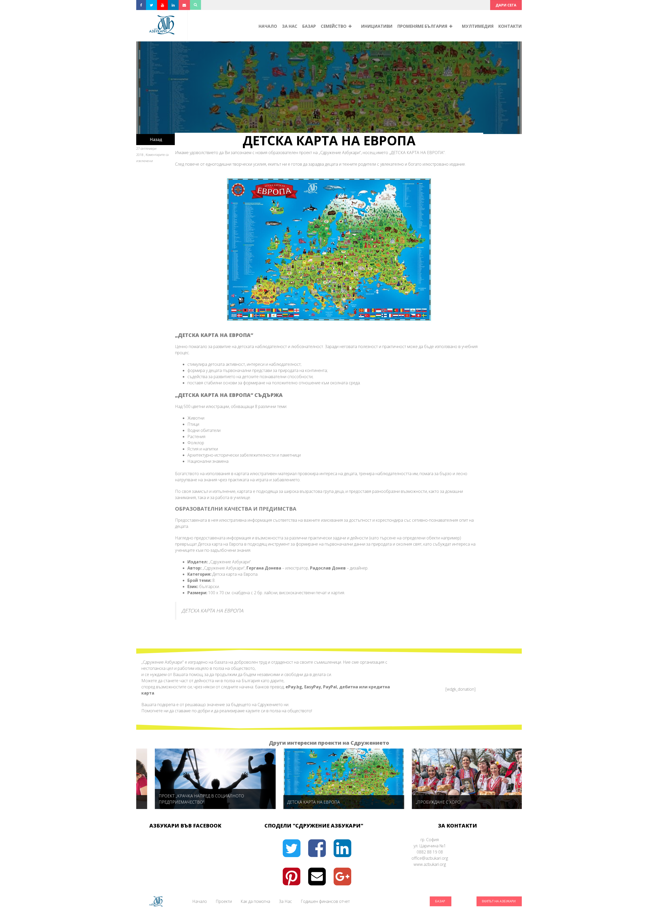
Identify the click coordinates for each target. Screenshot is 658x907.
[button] (506, 5)
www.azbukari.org (430, 864)
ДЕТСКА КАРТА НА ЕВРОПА (212, 610)
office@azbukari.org (430, 858)
